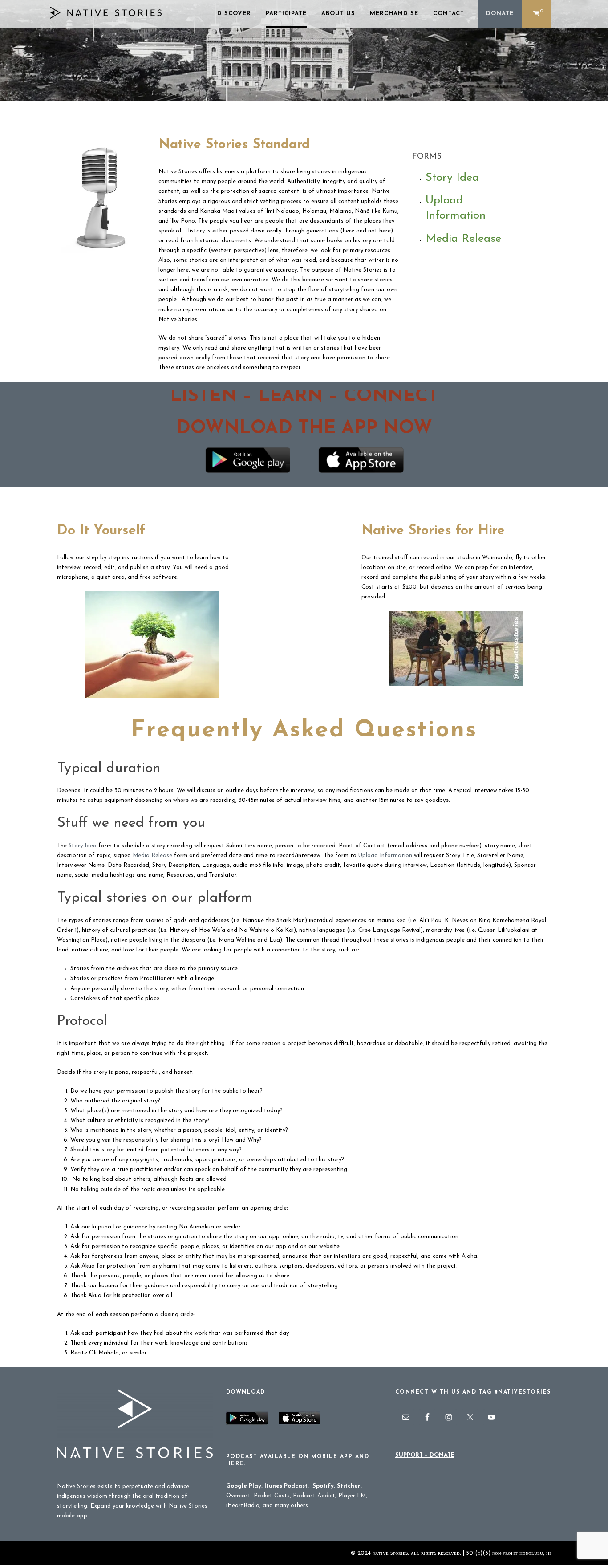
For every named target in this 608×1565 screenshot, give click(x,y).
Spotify (323, 1486)
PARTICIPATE (286, 13)
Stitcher (349, 1486)
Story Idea (452, 178)
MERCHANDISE (394, 13)
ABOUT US (338, 13)
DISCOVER (234, 13)
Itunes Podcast (286, 1486)
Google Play (243, 1486)
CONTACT (448, 13)
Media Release (463, 239)
